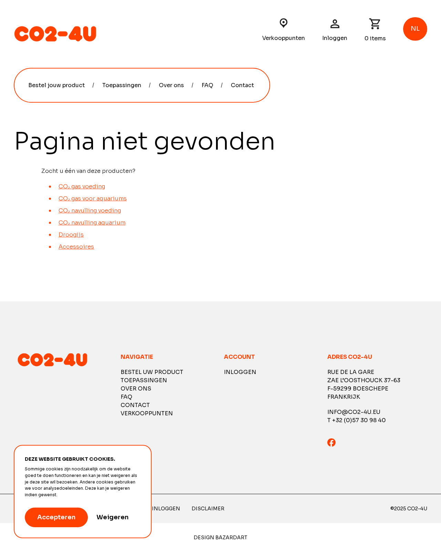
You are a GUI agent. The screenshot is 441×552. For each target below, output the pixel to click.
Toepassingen (121, 85)
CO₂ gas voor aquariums (93, 198)
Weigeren (112, 517)
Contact (242, 85)
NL (415, 54)
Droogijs (71, 234)
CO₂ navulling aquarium (92, 222)
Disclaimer (208, 509)
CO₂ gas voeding (82, 186)
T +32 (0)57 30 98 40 (356, 420)
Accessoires (76, 246)
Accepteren (56, 517)
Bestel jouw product (56, 85)
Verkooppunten (283, 38)
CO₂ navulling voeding (90, 210)
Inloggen (334, 38)
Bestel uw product (152, 372)
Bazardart (231, 537)
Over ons (171, 85)
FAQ (207, 85)
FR (415, 65)
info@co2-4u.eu (353, 412)
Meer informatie (75, 494)
